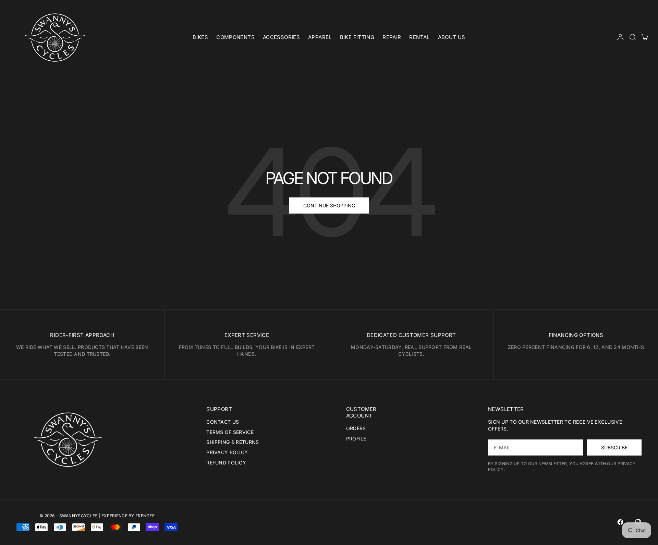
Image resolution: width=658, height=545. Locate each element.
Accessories (281, 37)
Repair (391, 37)
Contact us (222, 422)
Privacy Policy (227, 452)
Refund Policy (226, 462)
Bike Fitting (357, 37)
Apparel (320, 37)
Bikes (200, 37)
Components (235, 37)
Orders (356, 428)
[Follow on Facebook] (620, 522)
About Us (451, 37)
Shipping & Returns (232, 442)
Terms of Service (229, 432)
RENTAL (419, 37)
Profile (356, 438)
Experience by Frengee (128, 515)
